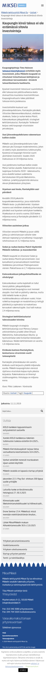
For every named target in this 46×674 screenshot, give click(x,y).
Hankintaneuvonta (11, 545)
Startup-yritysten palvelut (14, 553)
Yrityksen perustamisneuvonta (16, 541)
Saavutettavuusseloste (10, 636)
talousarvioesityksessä (13, 71)
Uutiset (13, 393)
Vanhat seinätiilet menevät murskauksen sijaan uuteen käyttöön (20, 461)
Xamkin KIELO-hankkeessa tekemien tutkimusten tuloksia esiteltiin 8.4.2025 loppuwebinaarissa (20, 440)
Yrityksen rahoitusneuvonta (15, 549)
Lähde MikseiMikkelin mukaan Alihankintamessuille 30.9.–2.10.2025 (19, 524)
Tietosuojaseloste (8, 638)
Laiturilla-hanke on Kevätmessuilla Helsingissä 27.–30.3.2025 (18, 491)
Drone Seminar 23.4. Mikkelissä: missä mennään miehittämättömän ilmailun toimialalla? (19, 513)
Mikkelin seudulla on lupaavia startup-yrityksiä (23, 471)
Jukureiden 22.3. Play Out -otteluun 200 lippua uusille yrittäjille (23, 480)
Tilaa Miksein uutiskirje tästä (14, 590)
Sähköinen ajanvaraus (11, 627)
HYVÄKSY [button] (23, 670)
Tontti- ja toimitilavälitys (13, 558)
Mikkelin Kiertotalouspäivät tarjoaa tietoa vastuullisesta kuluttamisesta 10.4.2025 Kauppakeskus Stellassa (21, 451)
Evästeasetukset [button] (32, 666)
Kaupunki (28, 393)
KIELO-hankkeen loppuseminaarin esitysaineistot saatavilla (17, 429)
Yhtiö (4, 633)
